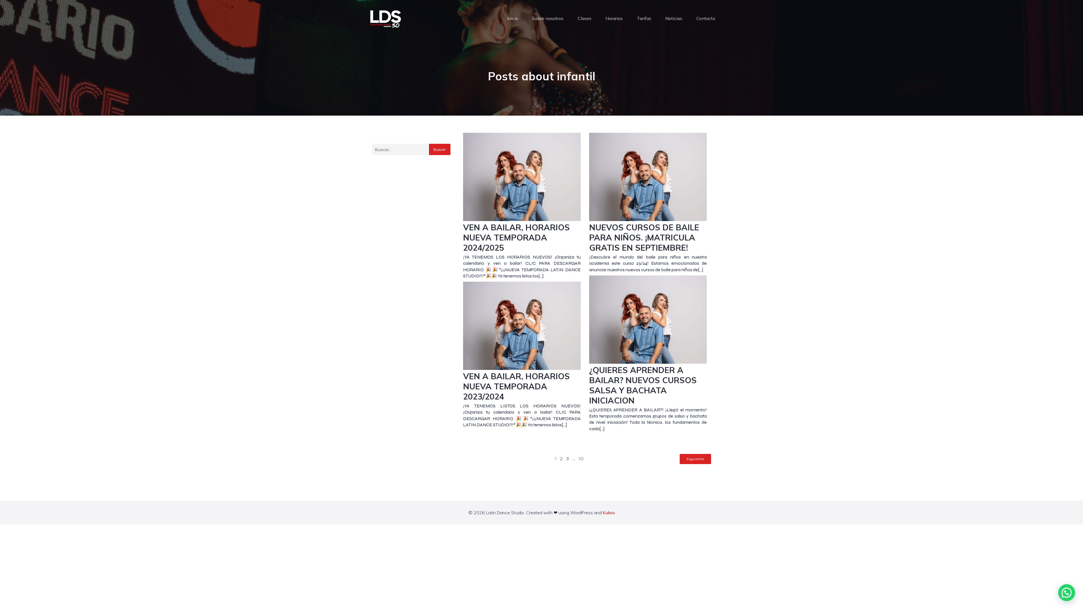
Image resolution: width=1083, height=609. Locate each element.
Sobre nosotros (547, 18)
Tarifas (644, 18)
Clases (584, 18)
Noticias (673, 18)
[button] (1066, 592)
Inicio (512, 18)
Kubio (609, 512)
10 (581, 459)
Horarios (614, 18)
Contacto (705, 18)
